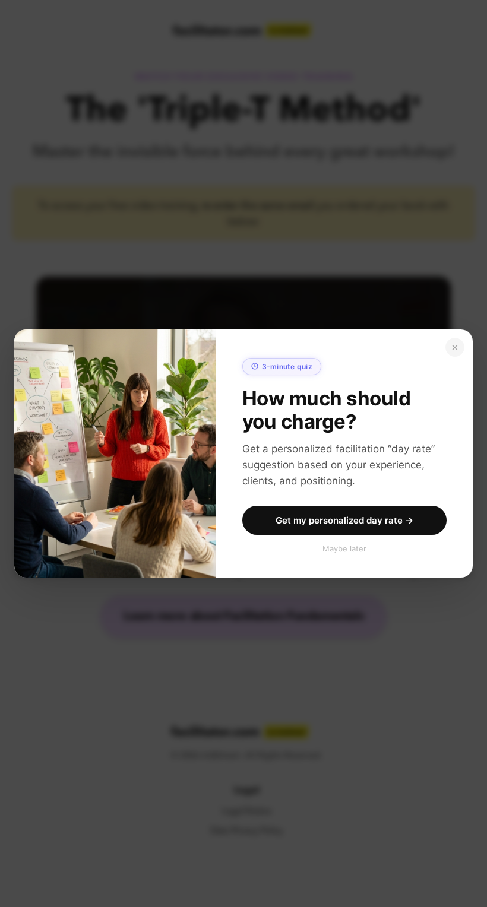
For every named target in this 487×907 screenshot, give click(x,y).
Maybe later (344, 548)
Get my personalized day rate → (344, 520)
